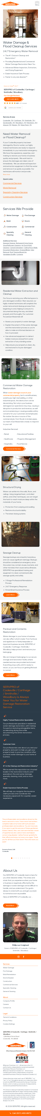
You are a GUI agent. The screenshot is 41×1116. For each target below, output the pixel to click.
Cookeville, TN (8, 120)
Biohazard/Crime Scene (24, 243)
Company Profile (9, 1001)
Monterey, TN (32, 123)
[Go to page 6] (23, 858)
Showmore (6, 174)
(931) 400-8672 (12, 99)
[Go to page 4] (18, 858)
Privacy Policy (7, 1020)
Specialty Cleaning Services (15, 192)
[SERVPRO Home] (10, 3)
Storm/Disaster (8, 978)
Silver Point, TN (26, 125)
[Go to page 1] (12, 858)
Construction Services (12, 197)
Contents (19, 254)
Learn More (10, 595)
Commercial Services (12, 183)
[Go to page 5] (20, 858)
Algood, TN (7, 125)
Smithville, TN (29, 120)
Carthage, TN (19, 120)
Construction (7, 981)
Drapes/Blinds (25, 250)
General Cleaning (9, 991)
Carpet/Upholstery (16, 248)
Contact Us (7, 1008)
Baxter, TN (16, 125)
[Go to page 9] (29, 858)
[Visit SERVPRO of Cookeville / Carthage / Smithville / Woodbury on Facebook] (23, 957)
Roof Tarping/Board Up (18, 252)
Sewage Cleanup (9, 243)
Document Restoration (11, 250)
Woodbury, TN (21, 123)
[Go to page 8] (27, 858)
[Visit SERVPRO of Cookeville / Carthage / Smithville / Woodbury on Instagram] (18, 956)
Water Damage (8, 968)
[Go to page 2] (14, 858)
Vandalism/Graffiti (9, 254)
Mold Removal (9, 188)
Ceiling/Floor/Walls (30, 248)
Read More (10, 905)
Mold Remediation (9, 974)
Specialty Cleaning (9, 988)
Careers (6, 1004)
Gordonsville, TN (8, 123)
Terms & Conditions (9, 1017)
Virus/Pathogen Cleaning (12, 245)
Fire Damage (7, 971)
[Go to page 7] (25, 858)
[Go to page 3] (16, 858)
